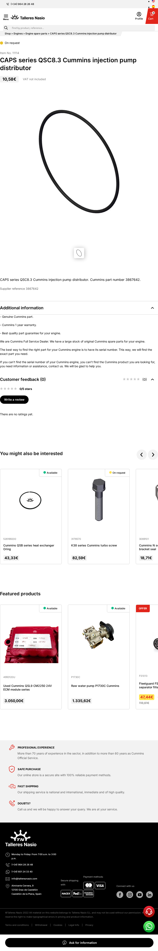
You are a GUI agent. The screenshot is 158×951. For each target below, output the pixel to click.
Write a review (14, 399)
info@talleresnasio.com (24, 878)
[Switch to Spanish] (153, 7)
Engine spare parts (36, 33)
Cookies (57, 925)
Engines (18, 33)
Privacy (89, 925)
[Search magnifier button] (6, 28)
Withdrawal (41, 925)
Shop (8, 33)
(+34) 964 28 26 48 (22, 4)
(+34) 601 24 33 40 (22, 871)
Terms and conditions (17, 925)
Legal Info (74, 925)
